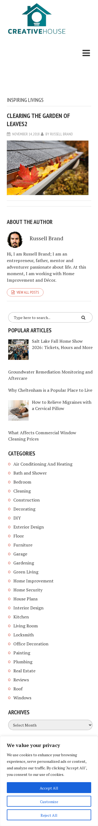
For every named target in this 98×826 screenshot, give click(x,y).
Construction (26, 500)
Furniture (22, 545)
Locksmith (23, 635)
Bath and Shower (30, 473)
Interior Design (28, 608)
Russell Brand (61, 134)
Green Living (25, 572)
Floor (18, 536)
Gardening (23, 563)
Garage (20, 554)
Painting (21, 653)
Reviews (21, 680)
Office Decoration (30, 644)
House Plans (25, 599)
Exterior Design (28, 527)
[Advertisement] (37, 67)
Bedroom (22, 482)
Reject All (49, 815)
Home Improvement (33, 581)
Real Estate (24, 671)
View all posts (28, 292)
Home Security (27, 590)
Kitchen (21, 617)
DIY (17, 518)
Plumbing (22, 662)
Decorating (24, 509)
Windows (22, 698)
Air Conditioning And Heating (42, 464)
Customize (49, 801)
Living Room (25, 626)
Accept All (49, 788)
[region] (49, 781)
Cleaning (22, 491)
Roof (18, 689)
